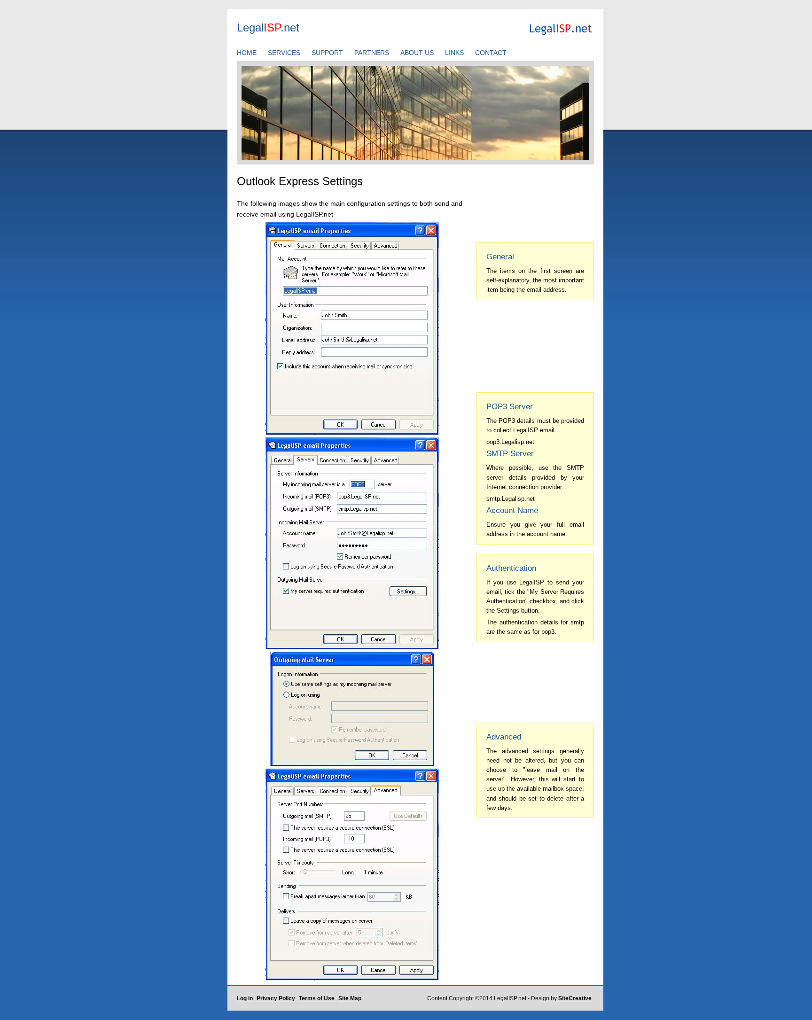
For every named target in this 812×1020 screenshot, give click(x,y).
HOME (247, 52)
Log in (245, 998)
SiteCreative (575, 998)
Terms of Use (317, 998)
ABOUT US (417, 52)
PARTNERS (371, 52)
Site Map (349, 998)
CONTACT (491, 52)
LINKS (454, 52)
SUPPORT (327, 52)
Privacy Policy (276, 998)
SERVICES (284, 52)
